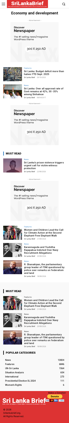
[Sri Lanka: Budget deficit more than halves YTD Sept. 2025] (12, 74)
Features (27, 68)
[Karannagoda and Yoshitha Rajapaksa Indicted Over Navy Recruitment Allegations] (12, 250)
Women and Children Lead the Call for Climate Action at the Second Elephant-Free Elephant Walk (43, 232)
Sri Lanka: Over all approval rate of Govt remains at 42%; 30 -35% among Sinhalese (44, 91)
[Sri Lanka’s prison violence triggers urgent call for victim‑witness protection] (12, 165)
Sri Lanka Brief (29, 77)
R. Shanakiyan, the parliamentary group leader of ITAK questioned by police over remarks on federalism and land (44, 268)
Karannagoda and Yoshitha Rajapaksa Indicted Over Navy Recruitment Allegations (41, 250)
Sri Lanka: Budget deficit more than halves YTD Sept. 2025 (44, 73)
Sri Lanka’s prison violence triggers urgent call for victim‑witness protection (44, 165)
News (26, 85)
